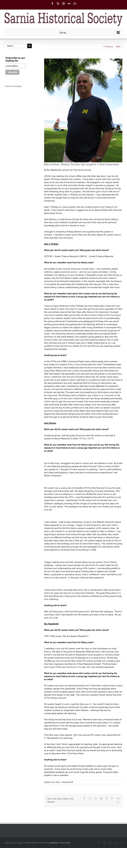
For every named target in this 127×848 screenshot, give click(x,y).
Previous (109, 46)
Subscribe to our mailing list (15, 59)
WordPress (54, 843)
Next (118, 46)
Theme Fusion (64, 843)
